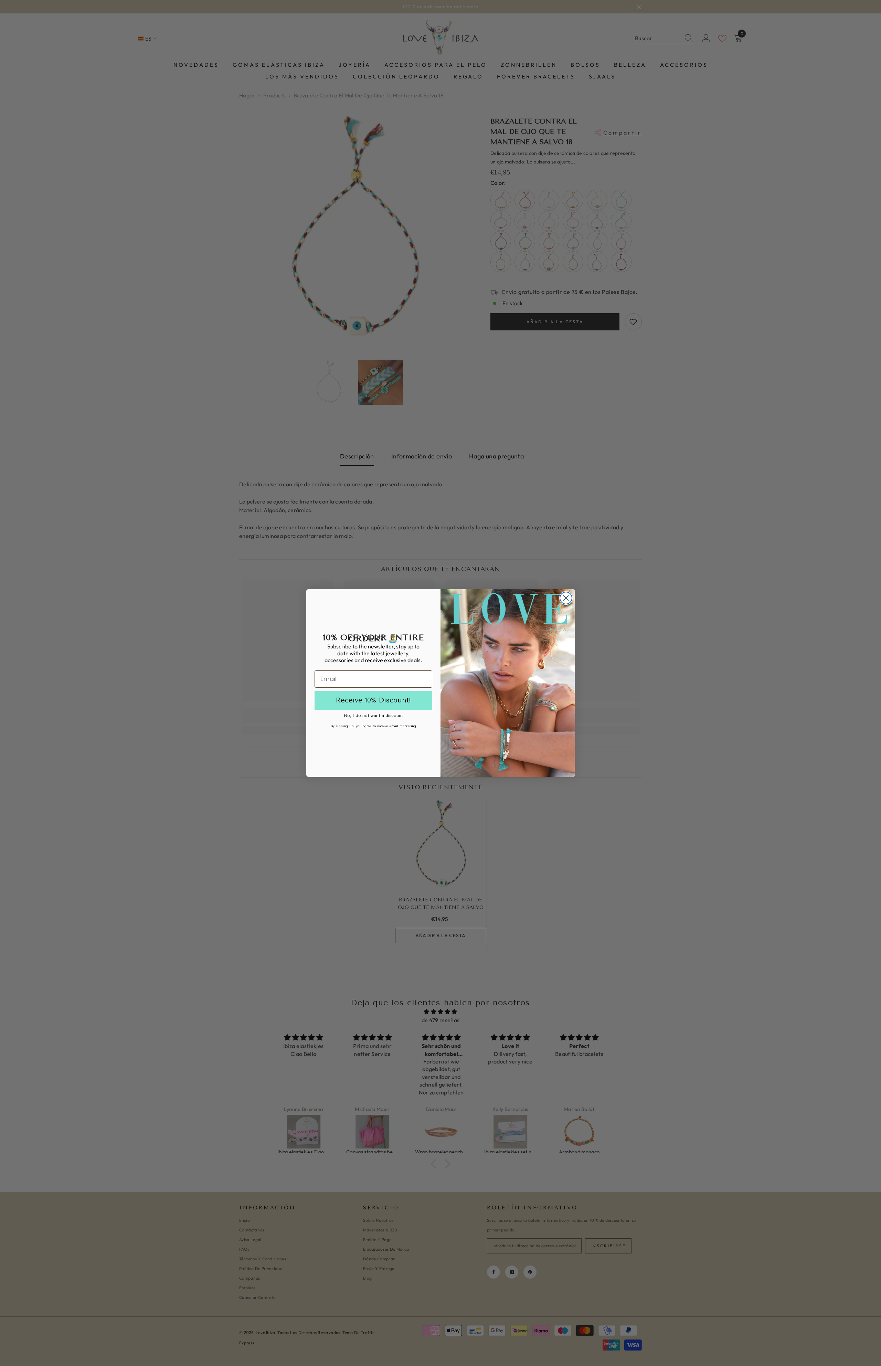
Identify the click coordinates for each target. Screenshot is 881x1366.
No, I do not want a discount (373, 715)
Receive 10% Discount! (373, 700)
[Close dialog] (566, 598)
